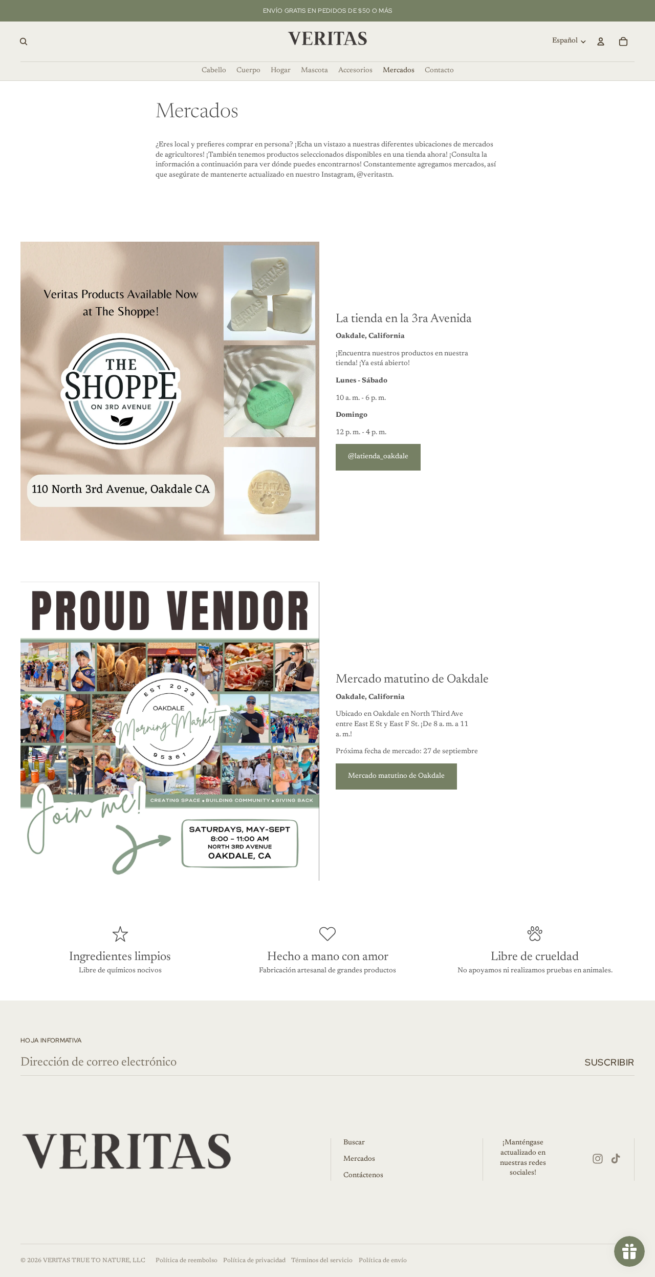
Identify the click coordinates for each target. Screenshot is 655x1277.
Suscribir (610, 1062)
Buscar (354, 1142)
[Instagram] (598, 1159)
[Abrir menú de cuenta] (601, 41)
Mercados (359, 1159)
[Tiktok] (615, 1159)
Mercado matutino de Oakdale (396, 776)
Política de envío (383, 1261)
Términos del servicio (322, 1261)
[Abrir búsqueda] (23, 41)
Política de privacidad (254, 1261)
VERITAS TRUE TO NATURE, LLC (94, 1261)
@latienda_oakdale (378, 456)
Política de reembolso (186, 1261)
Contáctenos (363, 1175)
